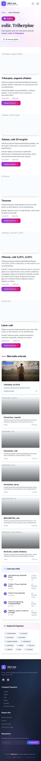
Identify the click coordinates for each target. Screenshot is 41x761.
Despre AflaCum (6, 717)
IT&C (5, 697)
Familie (6, 691)
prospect (24, 633)
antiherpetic (26, 641)
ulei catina (22, 637)
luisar (19, 649)
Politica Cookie (6, 724)
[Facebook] (3, 680)
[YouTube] (8, 680)
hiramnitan (10, 637)
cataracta (29, 649)
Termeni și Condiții (7, 727)
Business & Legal (9, 706)
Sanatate (6, 703)
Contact (3, 720)
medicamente (11, 633)
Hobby (6, 700)
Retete (6, 694)
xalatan (21, 645)
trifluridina (10, 645)
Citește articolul (10, 103)
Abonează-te (33, 742)
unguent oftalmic (12, 641)
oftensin (9, 649)
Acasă (3, 12)
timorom (31, 645)
